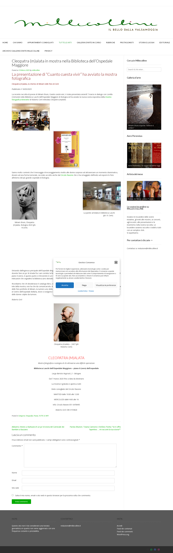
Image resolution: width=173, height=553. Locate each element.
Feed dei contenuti (124, 528)
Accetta (65, 285)
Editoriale (164, 42)
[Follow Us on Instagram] (159, 549)
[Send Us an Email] (148, 549)
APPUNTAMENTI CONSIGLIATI (40, 42)
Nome (14, 472)
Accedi (119, 526)
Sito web (15, 488)
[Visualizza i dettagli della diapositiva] (144, 107)
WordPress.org (123, 534)
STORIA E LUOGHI (146, 42)
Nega (84, 285)
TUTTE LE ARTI (65, 42)
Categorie (21, 416)
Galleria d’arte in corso (89, 42)
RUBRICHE (110, 42)
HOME (5, 42)
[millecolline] (86, 22)
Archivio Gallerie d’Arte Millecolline (21, 51)
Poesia (36, 416)
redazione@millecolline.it (148, 248)
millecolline (36, 70)
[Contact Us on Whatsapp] (151, 549)
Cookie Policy (83, 291)
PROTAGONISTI (127, 42)
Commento (17, 446)
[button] (116, 262)
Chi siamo (17, 42)
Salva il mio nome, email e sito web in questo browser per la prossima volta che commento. (53, 495)
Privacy (91, 291)
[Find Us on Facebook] (155, 549)
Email (14, 480)
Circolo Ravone (67, 175)
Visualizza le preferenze (106, 285)
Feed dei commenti (125, 531)
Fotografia (29, 416)
